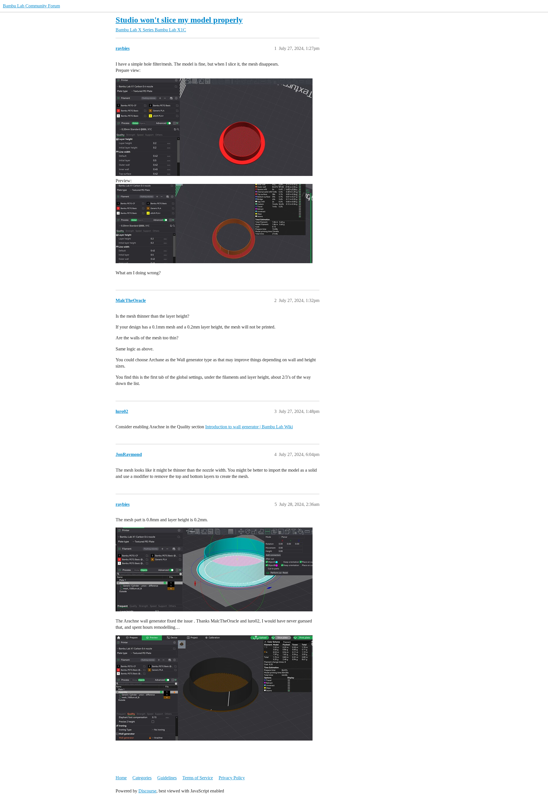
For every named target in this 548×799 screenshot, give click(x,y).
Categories (142, 777)
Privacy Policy (232, 777)
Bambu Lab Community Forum (31, 5)
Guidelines (167, 777)
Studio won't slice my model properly (179, 19)
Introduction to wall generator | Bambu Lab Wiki (249, 426)
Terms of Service (197, 777)
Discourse (147, 790)
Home (121, 777)
